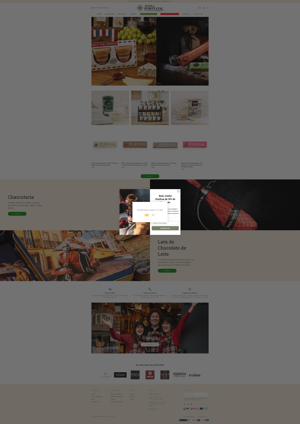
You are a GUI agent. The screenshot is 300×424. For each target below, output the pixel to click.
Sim (147, 215)
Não (153, 215)
